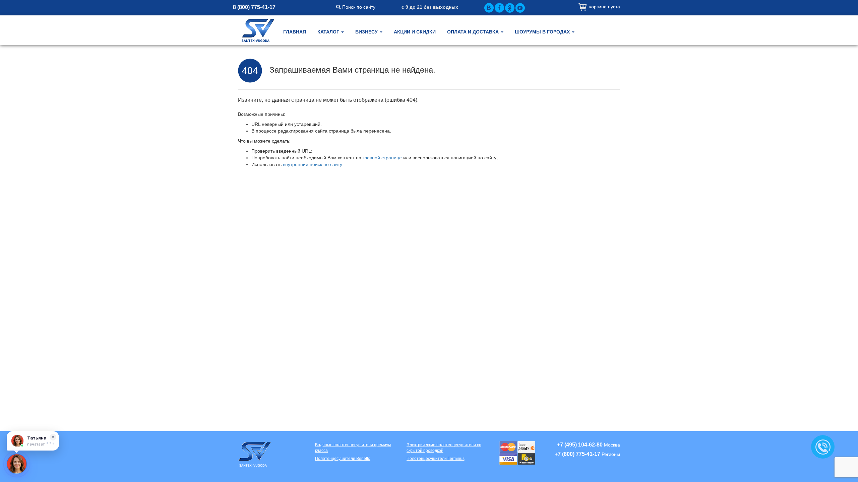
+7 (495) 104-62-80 (580, 445)
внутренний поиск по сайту (312, 164)
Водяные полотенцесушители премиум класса (353, 448)
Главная (294, 31)
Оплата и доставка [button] (473, 31)
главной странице (382, 157)
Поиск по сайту (358, 7)
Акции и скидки (415, 31)
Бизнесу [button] (367, 31)
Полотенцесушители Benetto (342, 458)
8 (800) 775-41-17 (254, 7)
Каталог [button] (329, 31)
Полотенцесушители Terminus (436, 458)
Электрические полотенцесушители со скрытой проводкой (444, 448)
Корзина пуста (604, 6)
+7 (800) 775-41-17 (577, 454)
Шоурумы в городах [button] (543, 31)
